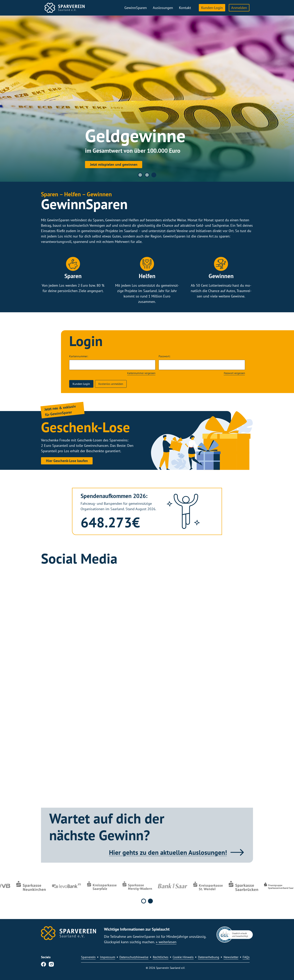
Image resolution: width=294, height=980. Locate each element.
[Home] (65, 8)
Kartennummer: (78, 356)
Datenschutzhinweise (133, 957)
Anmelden (239, 7)
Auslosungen (163, 7)
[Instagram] (51, 965)
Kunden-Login (212, 7)
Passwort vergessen (234, 373)
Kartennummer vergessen (141, 373)
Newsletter (231, 957)
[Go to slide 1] (140, 175)
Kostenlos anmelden (110, 384)
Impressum (107, 957)
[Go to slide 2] (147, 175)
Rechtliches (160, 957)
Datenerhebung (208, 957)
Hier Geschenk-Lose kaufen (67, 460)
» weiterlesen (166, 942)
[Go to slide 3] (153, 175)
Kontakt (185, 7)
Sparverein (88, 957)
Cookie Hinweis (183, 957)
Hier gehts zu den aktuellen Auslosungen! (168, 852)
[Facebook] (43, 965)
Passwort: (164, 356)
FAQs (246, 957)
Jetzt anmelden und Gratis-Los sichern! (183, 163)
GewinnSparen (135, 7)
